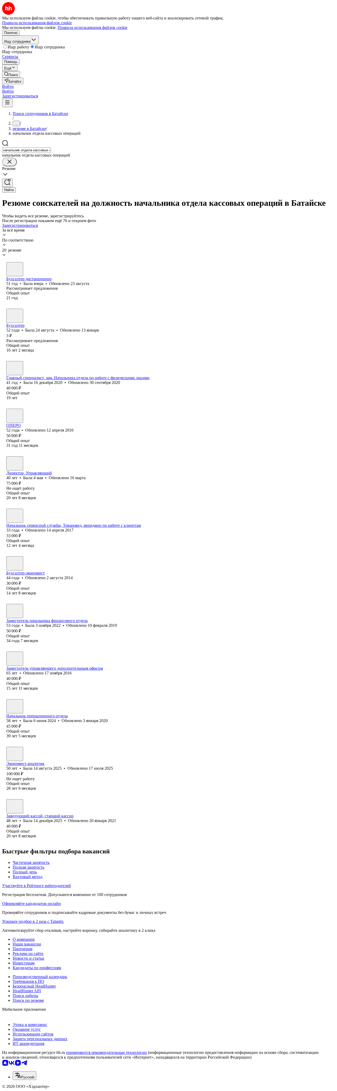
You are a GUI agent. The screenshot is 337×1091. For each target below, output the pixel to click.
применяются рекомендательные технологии (106, 1052)
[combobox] (26, 150)
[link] (11, 74)
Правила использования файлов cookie (92, 27)
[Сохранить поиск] (7, 182)
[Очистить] (9, 162)
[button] (8, 86)
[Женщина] (14, 269)
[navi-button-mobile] (7, 102)
